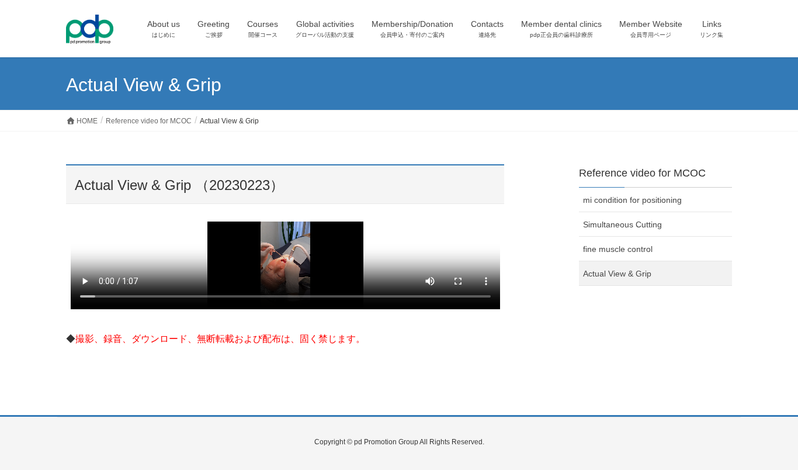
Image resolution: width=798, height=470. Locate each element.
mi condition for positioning (632, 200)
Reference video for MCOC (642, 173)
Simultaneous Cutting (622, 224)
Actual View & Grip (617, 273)
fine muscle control (618, 249)
